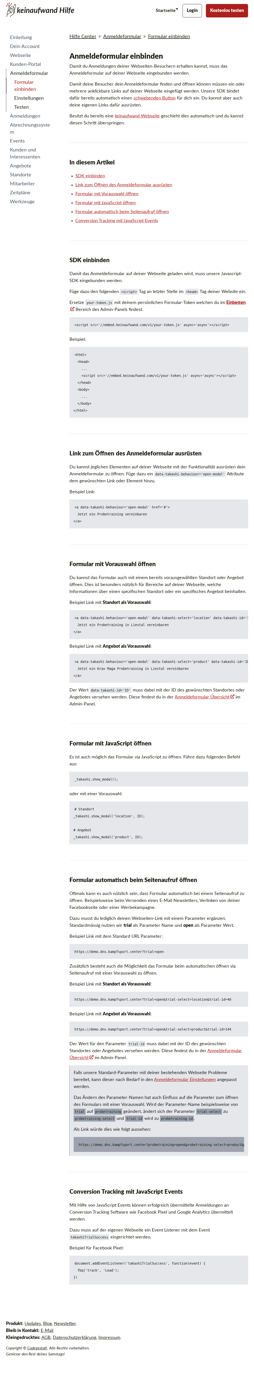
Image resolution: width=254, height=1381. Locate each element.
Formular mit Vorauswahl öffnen (106, 194)
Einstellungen (29, 98)
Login (192, 10)
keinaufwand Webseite (137, 116)
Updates (33, 1324)
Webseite (20, 55)
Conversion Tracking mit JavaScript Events (116, 221)
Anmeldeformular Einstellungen (185, 1080)
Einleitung (21, 37)
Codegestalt (37, 1348)
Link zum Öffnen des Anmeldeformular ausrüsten (123, 185)
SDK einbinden (90, 176)
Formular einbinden (25, 86)
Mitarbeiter (22, 183)
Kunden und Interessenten (25, 153)
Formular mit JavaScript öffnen (105, 203)
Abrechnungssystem (30, 129)
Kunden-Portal (25, 64)
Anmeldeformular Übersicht (202, 697)
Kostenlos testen (227, 10)
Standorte (20, 174)
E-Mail (47, 1331)
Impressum (109, 1337)
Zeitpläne (20, 192)
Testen (21, 107)
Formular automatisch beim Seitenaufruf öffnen (122, 212)
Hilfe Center (82, 36)
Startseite (166, 10)
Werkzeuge (22, 201)
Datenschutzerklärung (74, 1337)
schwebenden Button (154, 98)
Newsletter (65, 1324)
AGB (46, 1337)
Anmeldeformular (29, 73)
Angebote (20, 165)
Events (17, 141)
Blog (47, 1324)
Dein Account (25, 46)
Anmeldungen (25, 116)
